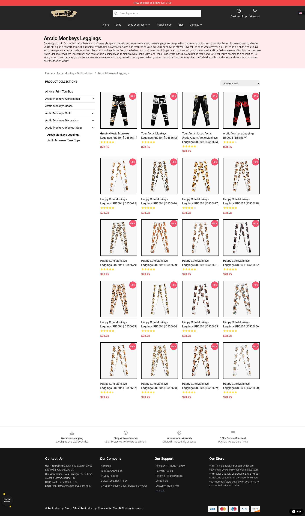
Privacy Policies (109, 475)
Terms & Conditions (111, 470)
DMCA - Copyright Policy (114, 480)
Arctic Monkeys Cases (59, 106)
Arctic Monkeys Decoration (62, 120)
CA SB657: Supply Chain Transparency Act (124, 485)
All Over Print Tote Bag (59, 91)
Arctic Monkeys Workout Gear (75, 73)
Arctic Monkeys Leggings (113, 73)
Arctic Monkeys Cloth (58, 113)
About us (106, 466)
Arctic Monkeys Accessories (62, 98)
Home (49, 73)
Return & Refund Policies (169, 475)
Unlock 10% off (7, 500)
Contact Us (162, 480)
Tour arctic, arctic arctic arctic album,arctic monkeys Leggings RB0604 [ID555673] (200, 138)
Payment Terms (164, 470)
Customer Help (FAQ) (167, 485)
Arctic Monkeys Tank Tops (63, 140)
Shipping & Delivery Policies (170, 466)
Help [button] (299, 511)
